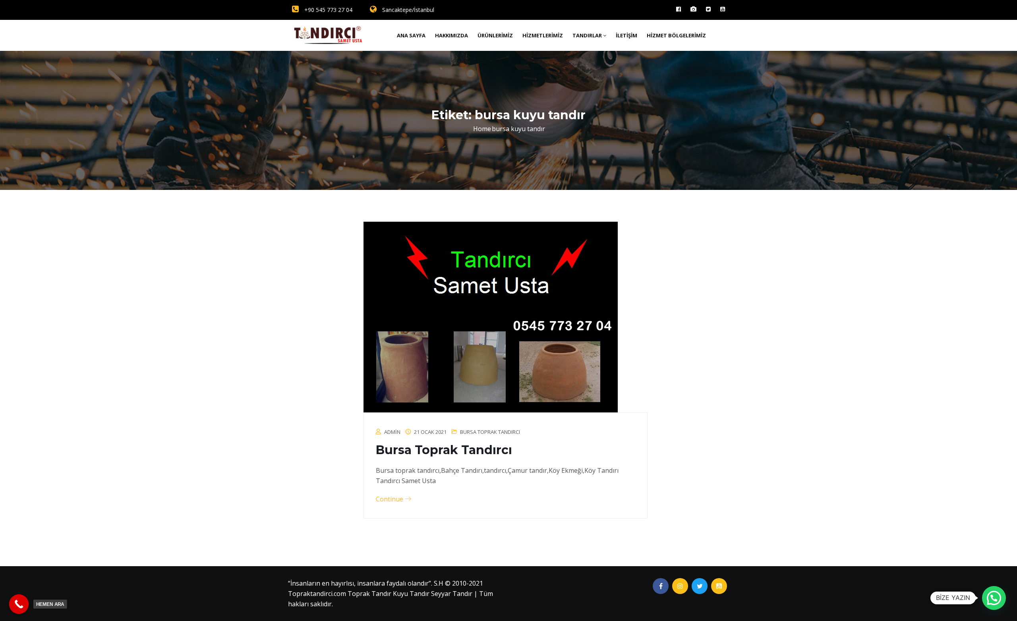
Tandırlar (587, 35)
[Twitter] (708, 9)
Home (482, 128)
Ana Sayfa (411, 35)
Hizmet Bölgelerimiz (676, 35)
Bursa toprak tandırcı (490, 431)
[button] (994, 598)
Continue (390, 499)
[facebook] (678, 9)
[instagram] (693, 9)
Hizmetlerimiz (542, 35)
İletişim (626, 35)
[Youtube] (722, 9)
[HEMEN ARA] (19, 604)
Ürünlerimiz (495, 35)
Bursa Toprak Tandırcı (444, 450)
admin (392, 431)
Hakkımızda (451, 35)
